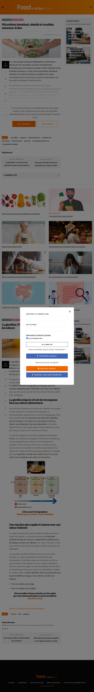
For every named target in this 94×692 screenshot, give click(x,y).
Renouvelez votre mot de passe (38, 335)
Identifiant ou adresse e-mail (37, 314)
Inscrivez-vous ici (47, 368)
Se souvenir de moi (35, 338)
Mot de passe (31, 324)
